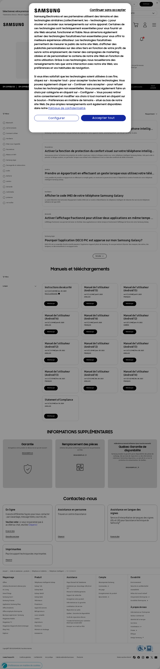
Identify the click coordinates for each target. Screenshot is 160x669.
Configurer (56, 118)
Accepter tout (103, 118)
